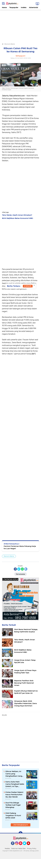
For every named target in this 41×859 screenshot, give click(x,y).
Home (4, 7)
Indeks (23, 7)
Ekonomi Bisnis (9, 556)
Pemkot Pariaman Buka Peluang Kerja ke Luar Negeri (20, 547)
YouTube (30, 846)
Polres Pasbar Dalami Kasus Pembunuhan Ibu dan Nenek (14, 794)
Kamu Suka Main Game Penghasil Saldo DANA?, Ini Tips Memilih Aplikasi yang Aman (14, 784)
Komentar (21, 574)
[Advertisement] (20, 25)
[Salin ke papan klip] (25, 569)
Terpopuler (13, 7)
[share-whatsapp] (22, 569)
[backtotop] (21, 833)
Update (28, 286)
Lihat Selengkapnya (20, 825)
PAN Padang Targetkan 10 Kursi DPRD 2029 (13, 815)
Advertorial (33, 7)
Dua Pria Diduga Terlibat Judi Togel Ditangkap (12, 805)
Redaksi (7, 848)
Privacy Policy (31, 848)
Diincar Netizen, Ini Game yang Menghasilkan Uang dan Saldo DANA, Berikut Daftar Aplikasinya (13, 773)
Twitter (25, 846)
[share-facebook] (15, 569)
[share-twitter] (18, 569)
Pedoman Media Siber (18, 848)
